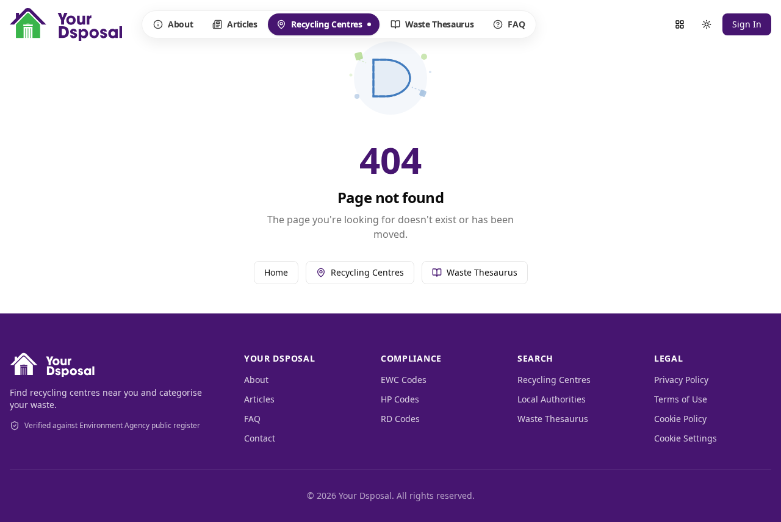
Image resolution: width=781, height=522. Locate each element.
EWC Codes (403, 379)
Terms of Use (680, 399)
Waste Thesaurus (439, 24)
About (180, 24)
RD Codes (400, 418)
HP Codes (400, 399)
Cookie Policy (680, 418)
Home (276, 272)
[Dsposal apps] (680, 24)
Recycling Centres (319, 26)
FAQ (516, 24)
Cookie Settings (685, 438)
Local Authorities (551, 399)
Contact (259, 438)
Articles (242, 24)
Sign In (746, 24)
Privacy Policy (681, 379)
